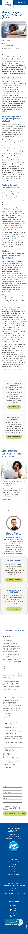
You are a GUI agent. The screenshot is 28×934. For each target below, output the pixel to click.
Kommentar (7, 767)
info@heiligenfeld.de (16, 838)
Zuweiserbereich (14, 867)
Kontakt (14, 864)
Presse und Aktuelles (14, 862)
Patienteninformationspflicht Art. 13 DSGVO (14, 893)
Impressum (14, 888)
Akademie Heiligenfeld (14, 883)
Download (14, 407)
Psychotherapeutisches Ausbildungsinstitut (14, 885)
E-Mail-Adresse (7, 792)
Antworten (5, 668)
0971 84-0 (16, 835)
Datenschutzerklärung (14, 891)
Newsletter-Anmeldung (14, 874)
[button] (21, 2)
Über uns (14, 859)
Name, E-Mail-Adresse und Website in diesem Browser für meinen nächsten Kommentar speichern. (11, 807)
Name (5, 786)
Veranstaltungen (14, 872)
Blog (14, 869)
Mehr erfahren (14, 437)
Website (5, 798)
